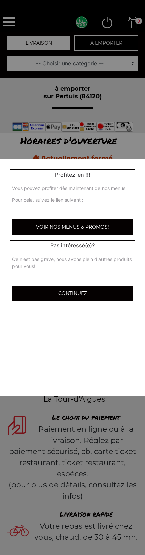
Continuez (72, 293)
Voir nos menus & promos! (72, 227)
